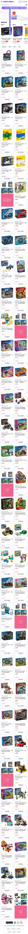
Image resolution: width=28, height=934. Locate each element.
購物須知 (18, 928)
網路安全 (9, 932)
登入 (20, 1)
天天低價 (9, 18)
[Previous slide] (2, 55)
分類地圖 (18, 932)
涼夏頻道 (9, 21)
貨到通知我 (7, 73)
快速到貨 (9, 16)
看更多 (9, 33)
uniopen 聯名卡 (15, 8)
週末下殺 (9, 26)
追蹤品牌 (14, 18)
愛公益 (9, 31)
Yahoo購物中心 (8, 2)
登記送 (9, 11)
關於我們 (13, 928)
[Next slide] (12, 55)
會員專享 (9, 29)
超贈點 (24, 8)
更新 (23, 925)
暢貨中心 (9, 13)
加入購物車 (21, 152)
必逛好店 (9, 24)
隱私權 (14, 932)
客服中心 (8, 928)
